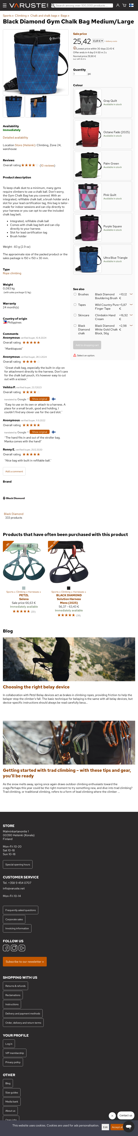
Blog (7, 1083)
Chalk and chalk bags (44, 15)
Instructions (12, 1004)
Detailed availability (15, 137)
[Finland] (132, 5)
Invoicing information (17, 928)
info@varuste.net (14, 888)
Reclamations (12, 995)
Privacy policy (12, 1062)
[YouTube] (22, 948)
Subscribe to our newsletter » (25, 962)
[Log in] (117, 5)
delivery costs (111, 41)
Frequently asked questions (20, 910)
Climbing (22, 15)
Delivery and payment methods (22, 1013)
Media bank (11, 1101)
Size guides (11, 1092)
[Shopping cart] (124, 5)
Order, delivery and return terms (23, 1022)
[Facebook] (6, 948)
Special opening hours (17, 864)
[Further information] (74, 48)
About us (10, 1110)
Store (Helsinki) (25, 145)
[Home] (30, 5)
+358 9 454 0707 (19, 883)
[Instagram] (14, 948)
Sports (8, 15)
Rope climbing (12, 273)
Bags (65, 15)
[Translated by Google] (15, 399)
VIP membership (14, 1053)
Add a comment (14, 471)
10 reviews (47, 165)
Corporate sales (14, 919)
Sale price (80, 34)
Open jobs (11, 1120)
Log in (8, 1043)
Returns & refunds (15, 986)
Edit (105, 1127)
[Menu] (4, 5)
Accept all (117, 1127)
